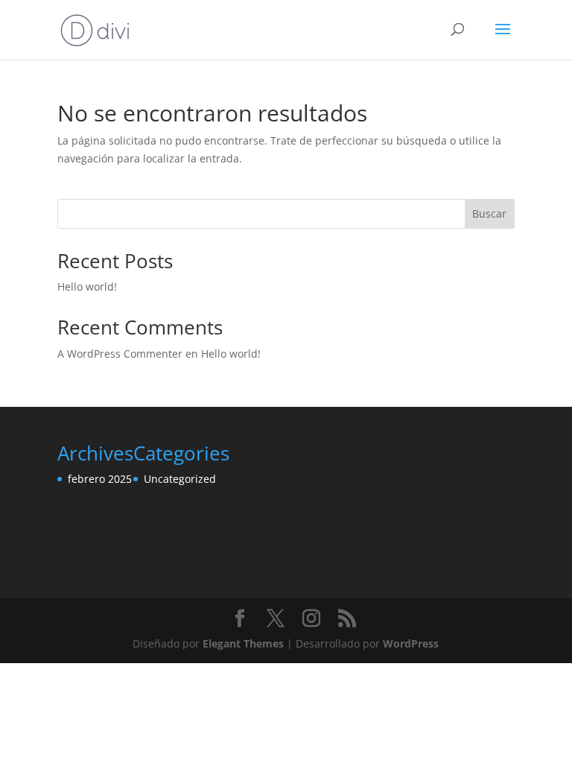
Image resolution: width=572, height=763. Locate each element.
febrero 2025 (100, 479)
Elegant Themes (243, 643)
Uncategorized (180, 479)
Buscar (489, 213)
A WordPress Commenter (119, 353)
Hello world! (87, 286)
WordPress (411, 643)
